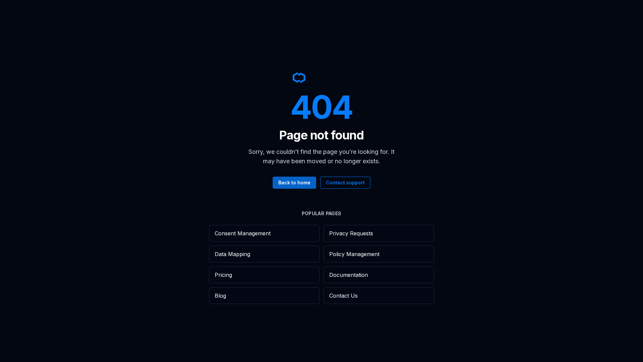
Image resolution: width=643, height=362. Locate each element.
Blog (220, 295)
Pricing (223, 275)
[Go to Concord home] (321, 77)
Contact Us (343, 295)
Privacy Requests (351, 233)
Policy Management (354, 254)
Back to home (294, 182)
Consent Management (243, 233)
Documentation (348, 275)
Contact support (345, 182)
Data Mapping (232, 254)
